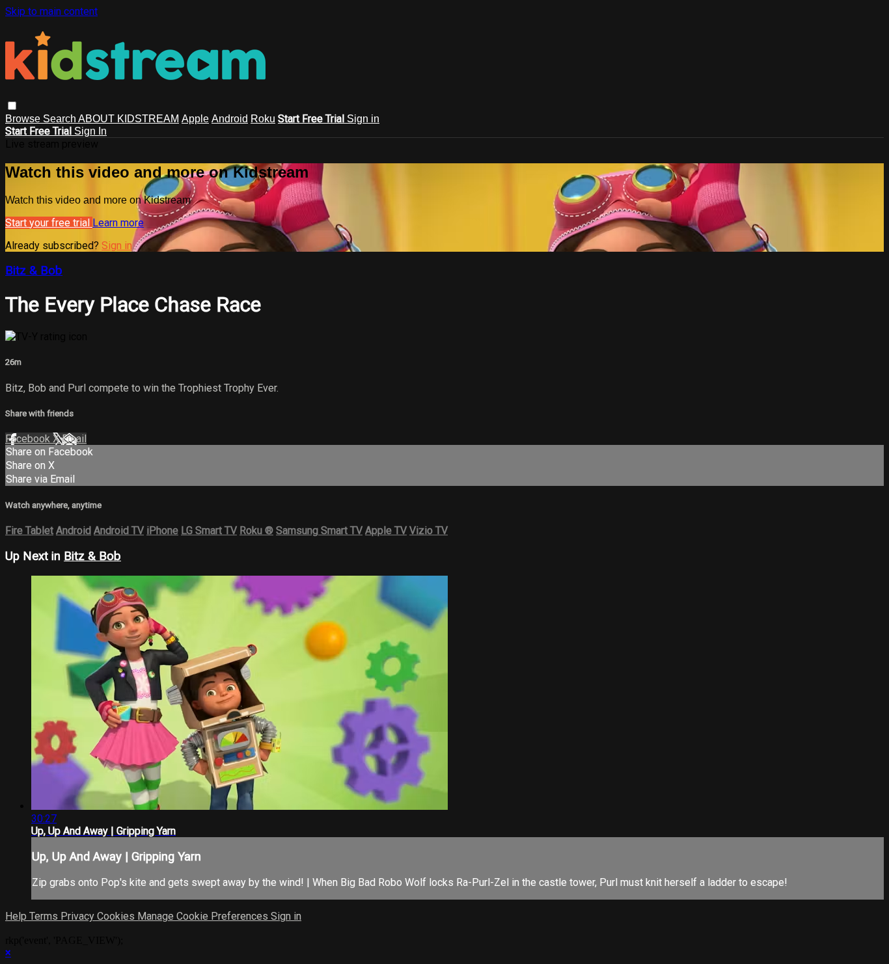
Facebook (29, 439)
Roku (263, 118)
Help (17, 916)
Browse (24, 118)
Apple (195, 118)
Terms (45, 916)
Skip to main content (51, 11)
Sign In (90, 131)
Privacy (79, 916)
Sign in (363, 118)
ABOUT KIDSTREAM (128, 118)
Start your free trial (48, 223)
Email (74, 439)
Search (60, 118)
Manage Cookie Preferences (204, 916)
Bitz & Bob (33, 270)
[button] (12, 105)
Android (230, 118)
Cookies (117, 916)
